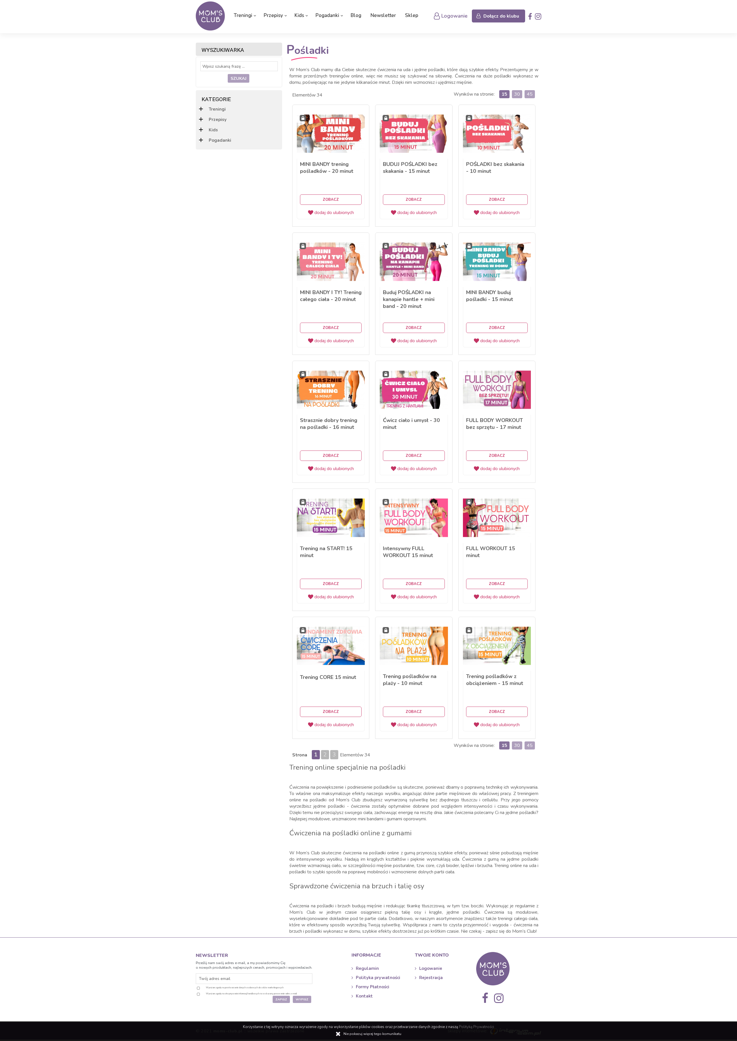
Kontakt (364, 996)
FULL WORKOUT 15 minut (490, 552)
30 (517, 94)
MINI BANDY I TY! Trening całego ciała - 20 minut (331, 296)
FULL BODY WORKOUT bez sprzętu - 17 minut (494, 424)
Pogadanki (327, 15)
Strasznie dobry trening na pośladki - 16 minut (328, 424)
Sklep (411, 15)
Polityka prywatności (378, 978)
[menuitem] (244, 15)
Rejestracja (431, 978)
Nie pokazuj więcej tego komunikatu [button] (372, 1033)
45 (530, 94)
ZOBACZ (331, 199)
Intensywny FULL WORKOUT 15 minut (408, 552)
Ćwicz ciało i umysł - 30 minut (411, 424)
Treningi (243, 15)
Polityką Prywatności (476, 1026)
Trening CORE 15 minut (328, 677)
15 (504, 94)
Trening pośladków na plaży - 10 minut (409, 680)
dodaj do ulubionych (334, 212)
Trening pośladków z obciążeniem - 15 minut (494, 680)
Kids (299, 15)
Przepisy (273, 15)
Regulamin (367, 968)
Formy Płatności (372, 987)
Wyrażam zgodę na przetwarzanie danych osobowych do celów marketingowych (245, 987)
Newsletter (383, 15)
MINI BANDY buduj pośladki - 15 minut (489, 296)
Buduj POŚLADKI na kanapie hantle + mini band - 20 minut (408, 299)
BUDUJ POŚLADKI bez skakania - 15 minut (410, 168)
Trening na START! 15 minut (326, 552)
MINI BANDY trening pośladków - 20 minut (326, 168)
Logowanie (430, 968)
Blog (356, 15)
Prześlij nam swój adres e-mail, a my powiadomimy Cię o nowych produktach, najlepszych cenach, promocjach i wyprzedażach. (254, 965)
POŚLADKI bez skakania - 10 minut (495, 168)
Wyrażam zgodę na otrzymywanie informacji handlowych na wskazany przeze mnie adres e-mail (251, 993)
